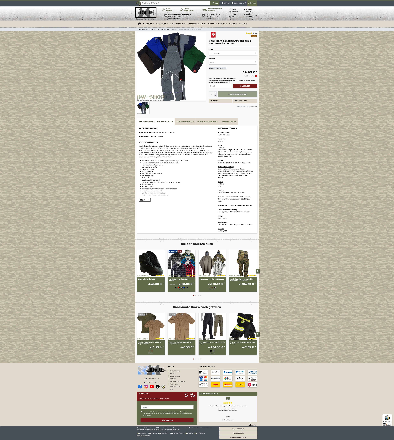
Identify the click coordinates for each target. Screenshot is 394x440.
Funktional (201, 433)
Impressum (175, 430)
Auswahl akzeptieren (238, 437)
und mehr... (250, 16)
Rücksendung (175, 371)
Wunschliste (241, 101)
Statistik (154, 433)
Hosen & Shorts (154, 29)
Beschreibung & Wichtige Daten (156, 122)
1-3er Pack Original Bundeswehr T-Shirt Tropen (181, 343)
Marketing (165, 433)
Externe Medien (178, 433)
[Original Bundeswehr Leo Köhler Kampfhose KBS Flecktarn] (243, 263)
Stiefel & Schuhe (176, 24)
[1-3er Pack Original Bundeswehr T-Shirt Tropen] (181, 326)
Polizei (234, 14)
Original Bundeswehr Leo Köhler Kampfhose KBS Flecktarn (241, 280)
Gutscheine (174, 384)
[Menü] (390, 415)
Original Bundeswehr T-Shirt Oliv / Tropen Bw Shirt (150, 343)
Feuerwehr (235, 12)
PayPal (191, 433)
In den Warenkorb (238, 94)
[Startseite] (145, 13)
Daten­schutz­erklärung (156, 430)
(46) (256, 33)
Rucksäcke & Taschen (196, 24)
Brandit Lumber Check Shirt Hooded (178, 280)
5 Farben (181, 290)
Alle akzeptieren (238, 429)
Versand (173, 373)
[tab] (156, 121)
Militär (234, 9)
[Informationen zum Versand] (215, 384)
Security (234, 16)
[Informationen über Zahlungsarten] (203, 372)
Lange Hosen (165, 29)
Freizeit (248, 12)
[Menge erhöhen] (215, 92)
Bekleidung (147, 24)
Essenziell (143, 433)
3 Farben (212, 290)
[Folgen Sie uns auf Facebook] (140, 387)
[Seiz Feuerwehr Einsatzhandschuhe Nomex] (243, 326)
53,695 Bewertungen (228, 420)
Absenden (245, 86)
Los (216, 3)
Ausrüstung (161, 24)
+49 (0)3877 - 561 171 (152, 382)
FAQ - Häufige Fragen (177, 381)
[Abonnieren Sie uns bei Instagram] (146, 387)
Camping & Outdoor (216, 24)
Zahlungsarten (175, 376)
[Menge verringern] (215, 95)
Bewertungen (229, 122)
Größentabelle (185, 122)
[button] (252, 3)
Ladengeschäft (175, 386)
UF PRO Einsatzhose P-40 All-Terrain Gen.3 (212, 343)
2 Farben (150, 353)
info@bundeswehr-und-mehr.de (179, 14)
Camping (249, 9)
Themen (232, 24)
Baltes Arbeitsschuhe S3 (146, 279)
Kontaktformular (174, 18)
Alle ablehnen (238, 433)
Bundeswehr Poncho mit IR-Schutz (211, 279)
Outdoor (249, 14)
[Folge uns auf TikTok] (158, 387)
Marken (242, 24)
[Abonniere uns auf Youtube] (152, 387)
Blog (171, 389)
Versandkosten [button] (253, 106)
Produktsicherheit (207, 122)
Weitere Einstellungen (143, 436)
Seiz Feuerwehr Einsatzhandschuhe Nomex (242, 343)
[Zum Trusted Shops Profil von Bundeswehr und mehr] (163, 387)
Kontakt (172, 379)
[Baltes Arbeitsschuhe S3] (151, 263)
